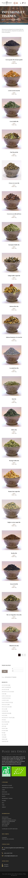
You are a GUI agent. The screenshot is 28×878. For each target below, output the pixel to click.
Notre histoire (5, 817)
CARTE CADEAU (5, 696)
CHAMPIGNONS (5, 698)
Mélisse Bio (14, 429)
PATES (3, 726)
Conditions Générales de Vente (9, 820)
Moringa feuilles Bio (14, 460)
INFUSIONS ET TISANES (7, 717)
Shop (3, 677)
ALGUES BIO (4, 689)
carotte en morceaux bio (14, 90)
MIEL (3, 719)
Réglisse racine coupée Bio (14, 522)
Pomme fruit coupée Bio (14, 491)
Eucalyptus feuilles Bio (14, 244)
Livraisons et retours (6, 818)
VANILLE (4, 739)
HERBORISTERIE (5, 713)
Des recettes (5, 825)
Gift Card (4, 709)
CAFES (3, 693)
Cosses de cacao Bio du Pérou (14, 214)
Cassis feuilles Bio (14, 121)
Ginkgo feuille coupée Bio (14, 275)
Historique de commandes (8, 839)
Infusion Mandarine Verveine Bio (14, 337)
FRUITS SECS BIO (6, 706)
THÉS (3, 737)
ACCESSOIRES (5, 685)
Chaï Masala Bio (14, 152)
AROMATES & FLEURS (7, 785)
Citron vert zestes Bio (14, 183)
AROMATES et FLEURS (7, 691)
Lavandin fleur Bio (14, 368)
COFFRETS (4, 700)
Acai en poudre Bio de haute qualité (14, 59)
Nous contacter (5, 824)
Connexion (4, 837)
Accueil (3, 19)
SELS (3, 734)
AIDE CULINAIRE (5, 687)
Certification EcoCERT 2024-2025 (10, 828)
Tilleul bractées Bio (14, 645)
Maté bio (14, 399)
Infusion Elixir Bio (14, 306)
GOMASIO (4, 711)
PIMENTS (4, 728)
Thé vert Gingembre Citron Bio (14, 614)
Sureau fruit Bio (14, 584)
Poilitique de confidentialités (8, 821)
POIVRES (4, 730)
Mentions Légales (6, 822)
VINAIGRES (4, 741)
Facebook (6, 864)
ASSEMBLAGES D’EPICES (7, 787)
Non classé (4, 724)
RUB (3, 732)
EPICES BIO (4, 704)
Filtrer (5, 671)
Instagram (6, 866)
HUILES (3, 715)
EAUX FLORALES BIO (6, 702)
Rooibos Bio (14, 553)
